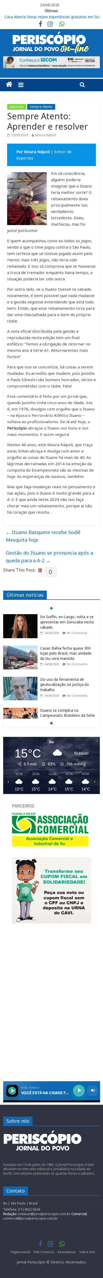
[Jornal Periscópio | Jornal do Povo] (9, 84)
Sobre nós (87, 1252)
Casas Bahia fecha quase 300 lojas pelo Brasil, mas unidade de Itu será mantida (65, 653)
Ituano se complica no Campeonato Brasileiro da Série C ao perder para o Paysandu (67, 715)
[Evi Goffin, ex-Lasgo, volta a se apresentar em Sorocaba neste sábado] (20, 616)
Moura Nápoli (45, 135)
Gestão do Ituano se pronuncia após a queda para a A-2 (49, 557)
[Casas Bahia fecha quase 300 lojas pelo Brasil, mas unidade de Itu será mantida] (20, 648)
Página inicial (20, 1252)
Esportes (17, 106)
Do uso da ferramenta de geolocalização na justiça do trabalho (64, 684)
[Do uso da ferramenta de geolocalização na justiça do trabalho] (20, 679)
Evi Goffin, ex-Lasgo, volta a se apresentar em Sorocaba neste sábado (67, 621)
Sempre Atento (41, 106)
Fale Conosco (44, 1252)
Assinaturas (67, 1252)
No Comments (77, 633)
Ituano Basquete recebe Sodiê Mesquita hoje (43, 536)
